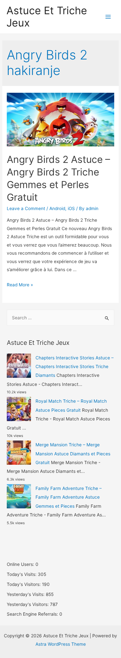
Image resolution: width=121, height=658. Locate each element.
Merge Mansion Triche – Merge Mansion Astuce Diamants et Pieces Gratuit (72, 453)
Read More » (20, 284)
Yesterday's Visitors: (28, 604)
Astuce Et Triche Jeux (46, 16)
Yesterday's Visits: (26, 594)
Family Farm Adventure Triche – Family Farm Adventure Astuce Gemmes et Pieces (68, 497)
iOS (71, 208)
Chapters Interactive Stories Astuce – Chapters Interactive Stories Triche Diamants (74, 366)
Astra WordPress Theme (60, 644)
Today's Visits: (22, 574)
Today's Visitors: (24, 584)
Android (57, 208)
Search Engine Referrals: (33, 614)
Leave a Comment (26, 208)
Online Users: (21, 564)
